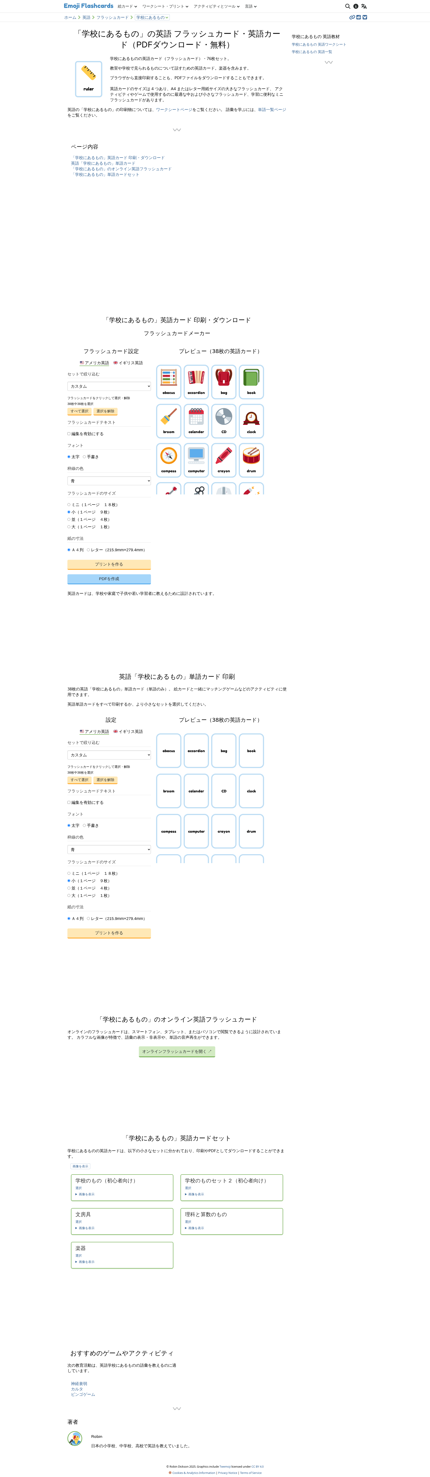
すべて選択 (79, 411)
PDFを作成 (109, 579)
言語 (249, 6)
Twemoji (225, 1466)
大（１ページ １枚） (91, 527)
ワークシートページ (174, 109)
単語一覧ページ (272, 109)
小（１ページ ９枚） (91, 512)
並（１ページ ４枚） (91, 519)
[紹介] (356, 6)
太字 (75, 457)
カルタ (77, 1389)
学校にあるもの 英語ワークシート (319, 44)
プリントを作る (109, 564)
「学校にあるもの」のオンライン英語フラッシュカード (121, 168)
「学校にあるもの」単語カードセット (105, 174)
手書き (92, 457)
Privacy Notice (227, 1473)
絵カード (125, 6)
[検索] (348, 6)
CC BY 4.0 (258, 1466)
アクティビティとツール (215, 6)
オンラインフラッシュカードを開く (177, 1051)
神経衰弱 (79, 1383)
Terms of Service (251, 1473)
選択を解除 (105, 411)
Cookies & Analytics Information (193, 1473)
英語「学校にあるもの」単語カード (103, 163)
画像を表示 (80, 1166)
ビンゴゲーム (83, 1394)
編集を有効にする (87, 434)
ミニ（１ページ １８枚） (95, 504)
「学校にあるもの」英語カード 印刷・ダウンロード (118, 157)
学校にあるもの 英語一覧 (312, 51)
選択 (78, 1188)
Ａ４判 (77, 550)
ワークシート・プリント (163, 6)
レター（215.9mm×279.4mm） (118, 550)
